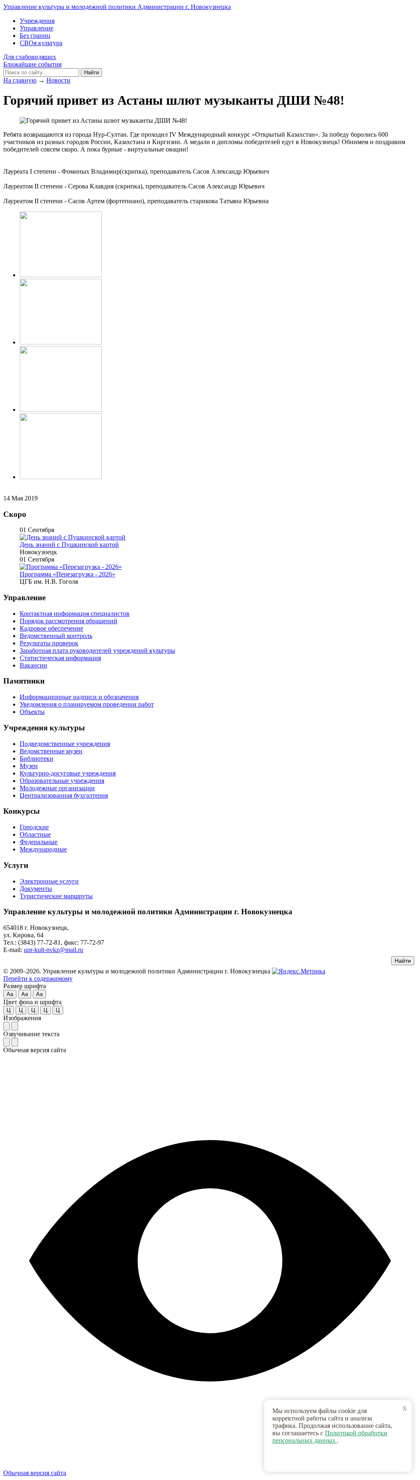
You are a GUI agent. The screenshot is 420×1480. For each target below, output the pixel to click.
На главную (20, 80)
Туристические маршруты (56, 896)
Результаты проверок (49, 643)
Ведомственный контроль (56, 635)
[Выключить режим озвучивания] (14, 1042)
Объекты (32, 711)
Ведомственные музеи (51, 751)
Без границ (35, 35)
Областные (35, 834)
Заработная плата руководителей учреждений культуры (97, 650)
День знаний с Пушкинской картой (69, 544)
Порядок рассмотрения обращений (68, 620)
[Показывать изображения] (6, 1026)
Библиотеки (36, 758)
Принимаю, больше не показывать (342, 1459)
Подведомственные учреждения (65, 743)
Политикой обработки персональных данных (329, 1437)
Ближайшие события (32, 64)
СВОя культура (41, 42)
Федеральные (38, 841)
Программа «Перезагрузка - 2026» (67, 574)
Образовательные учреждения (62, 780)
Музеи (29, 765)
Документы (36, 888)
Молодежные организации (57, 788)
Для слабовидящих (29, 56)
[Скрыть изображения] (14, 1026)
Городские (34, 827)
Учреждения (37, 20)
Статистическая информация (60, 657)
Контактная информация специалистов (75, 613)
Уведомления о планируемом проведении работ (87, 704)
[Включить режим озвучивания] (6, 1042)
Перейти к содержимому (38, 978)
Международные (43, 849)
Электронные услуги (49, 881)
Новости (58, 80)
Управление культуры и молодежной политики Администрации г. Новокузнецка (117, 6)
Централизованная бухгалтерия (64, 795)
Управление (36, 28)
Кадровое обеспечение (51, 628)
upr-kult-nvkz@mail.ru (53, 949)
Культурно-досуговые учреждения (68, 773)
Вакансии (33, 665)
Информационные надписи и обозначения (79, 696)
